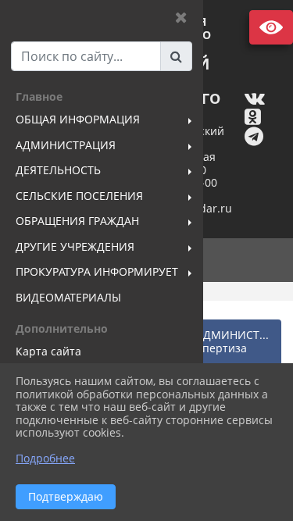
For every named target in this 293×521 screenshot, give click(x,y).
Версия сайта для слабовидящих (271, 27)
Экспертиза (215, 348)
